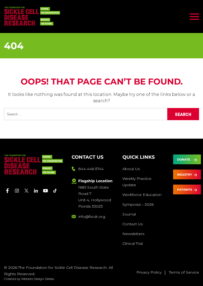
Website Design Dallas (37, 279)
